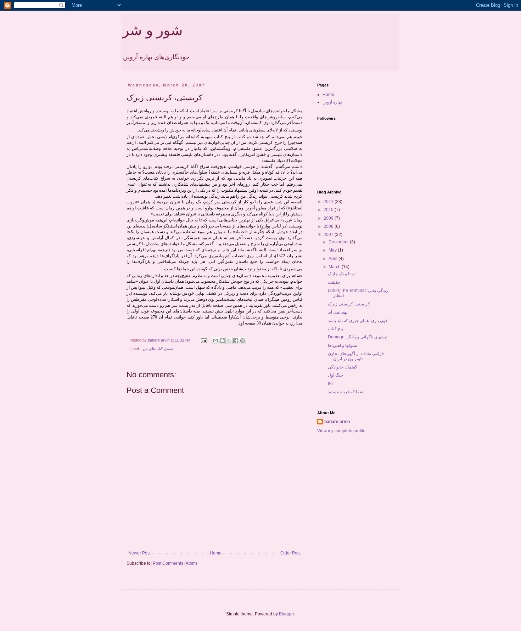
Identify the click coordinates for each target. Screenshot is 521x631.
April (333, 258)
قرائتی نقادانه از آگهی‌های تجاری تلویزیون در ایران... (356, 356)
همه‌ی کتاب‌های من (158, 349)
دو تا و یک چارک (341, 273)
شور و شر (152, 30)
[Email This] (215, 340)
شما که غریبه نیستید (345, 391)
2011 (329, 201)
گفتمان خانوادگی (342, 367)
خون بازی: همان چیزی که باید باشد (358, 320)
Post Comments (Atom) (175, 563)
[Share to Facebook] (235, 340)
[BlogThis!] (222, 340)
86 (330, 383)
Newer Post (139, 553)
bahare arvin (337, 421)
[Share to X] (229, 340)
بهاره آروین (332, 102)
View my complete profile (341, 430)
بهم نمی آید (337, 312)
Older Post (290, 553)
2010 (329, 209)
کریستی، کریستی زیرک (349, 304)
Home (216, 553)
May (333, 250)
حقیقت (334, 282)
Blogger (286, 614)
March (335, 266)
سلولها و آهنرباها (342, 345)
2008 (329, 226)
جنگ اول (335, 375)
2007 (329, 234)
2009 (329, 218)
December (339, 242)
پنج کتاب (335, 328)
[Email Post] (203, 340)
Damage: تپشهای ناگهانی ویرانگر (357, 336)
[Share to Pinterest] (242, 340)
